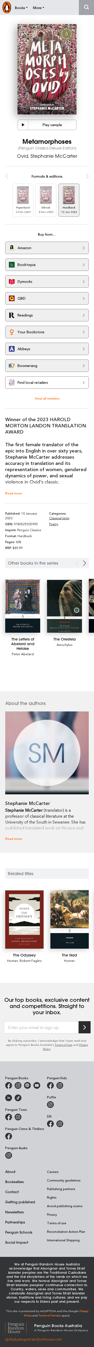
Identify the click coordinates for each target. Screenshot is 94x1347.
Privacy (52, 1214)
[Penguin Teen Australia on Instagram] (18, 1117)
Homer (12, 960)
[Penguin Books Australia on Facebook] (8, 1085)
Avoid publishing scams (65, 1206)
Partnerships (15, 1222)
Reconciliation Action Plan (66, 1231)
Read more (13, 493)
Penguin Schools (18, 1232)
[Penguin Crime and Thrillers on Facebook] (8, 1136)
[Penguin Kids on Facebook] (50, 1085)
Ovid (22, 156)
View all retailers (47, 398)
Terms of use (56, 1223)
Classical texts (59, 518)
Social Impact (16, 1242)
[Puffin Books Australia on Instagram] (50, 1104)
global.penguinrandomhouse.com (33, 1339)
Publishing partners (61, 1188)
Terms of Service (49, 1315)
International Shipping (63, 1240)
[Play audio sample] (23, 125)
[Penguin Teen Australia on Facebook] (8, 1117)
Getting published (20, 1202)
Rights (51, 1197)
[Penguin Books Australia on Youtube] (36, 1085)
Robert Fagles (31, 960)
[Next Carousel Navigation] (84, 563)
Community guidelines (63, 1180)
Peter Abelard (23, 653)
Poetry (53, 524)
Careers (52, 1171)
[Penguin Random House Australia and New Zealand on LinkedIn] (8, 1097)
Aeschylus (65, 644)
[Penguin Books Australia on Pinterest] (27, 1085)
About (10, 1171)
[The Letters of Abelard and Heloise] (22, 606)
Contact (12, 1192)
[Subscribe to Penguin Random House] (85, 1027)
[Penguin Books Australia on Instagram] (18, 1085)
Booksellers (14, 1181)
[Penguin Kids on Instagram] (59, 1085)
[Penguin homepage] (7, 7)
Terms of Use (63, 1044)
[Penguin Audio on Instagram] (8, 1155)
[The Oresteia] (64, 606)
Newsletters (14, 1212)
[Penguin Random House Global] (19, 1327)
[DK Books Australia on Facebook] (50, 1123)
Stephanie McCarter (54, 156)
